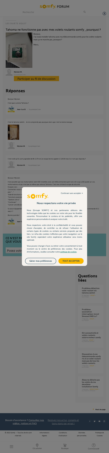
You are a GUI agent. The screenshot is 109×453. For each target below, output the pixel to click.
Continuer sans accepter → (72, 193)
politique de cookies (68, 252)
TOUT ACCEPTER (71, 260)
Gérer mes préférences (40, 260)
